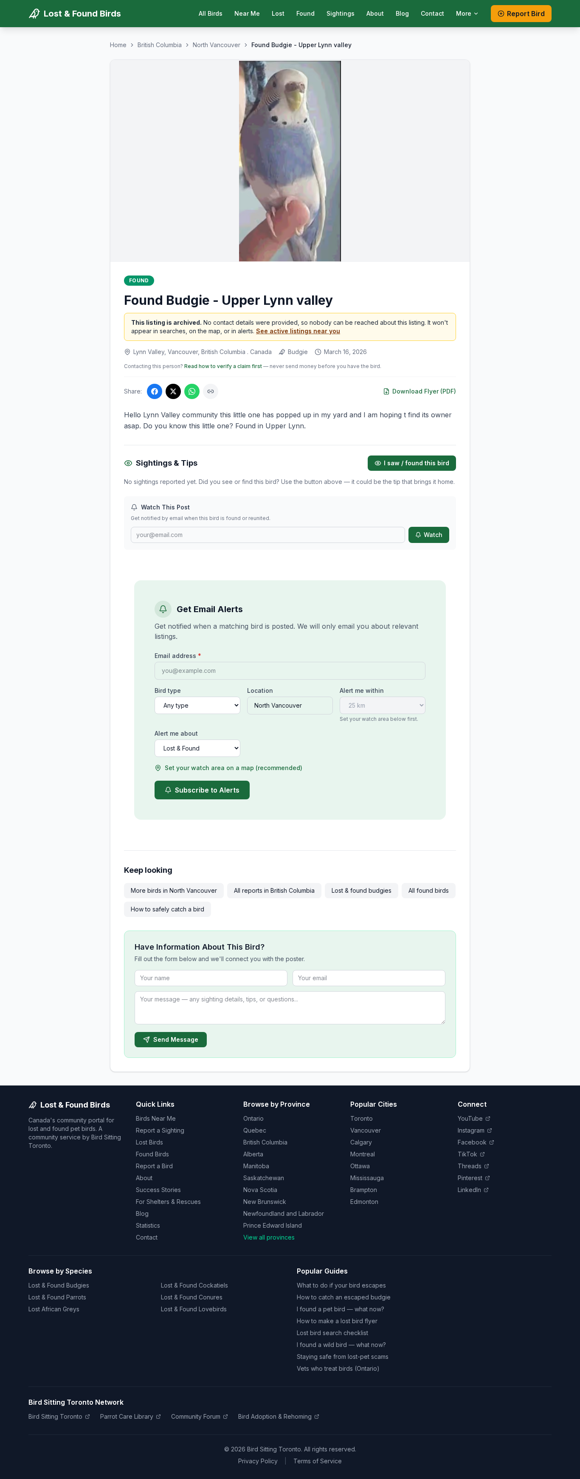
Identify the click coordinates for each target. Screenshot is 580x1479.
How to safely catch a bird (167, 909)
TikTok (467, 1154)
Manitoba (256, 1166)
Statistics (148, 1225)
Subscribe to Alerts (207, 790)
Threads (469, 1166)
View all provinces (269, 1237)
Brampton (363, 1189)
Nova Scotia (260, 1189)
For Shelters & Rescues (168, 1201)
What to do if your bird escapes (341, 1285)
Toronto (361, 1118)
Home (118, 44)
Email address (178, 655)
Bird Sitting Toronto (55, 1416)
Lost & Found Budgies (58, 1285)
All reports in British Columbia (274, 890)
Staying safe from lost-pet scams (343, 1356)
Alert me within (362, 690)
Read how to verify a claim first (223, 366)
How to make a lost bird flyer (337, 1320)
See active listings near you (298, 331)
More (463, 13)
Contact (432, 13)
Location (260, 690)
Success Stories (158, 1189)
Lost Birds (149, 1142)
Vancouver (365, 1130)
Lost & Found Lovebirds (194, 1309)
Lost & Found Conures (191, 1297)
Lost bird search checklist (332, 1332)
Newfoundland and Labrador (283, 1213)
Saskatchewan (263, 1177)
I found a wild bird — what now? (341, 1344)
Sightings (341, 13)
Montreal (362, 1154)
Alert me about (176, 733)
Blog (402, 13)
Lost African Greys (53, 1309)
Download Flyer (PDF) (424, 391)
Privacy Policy (258, 1461)
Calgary (361, 1142)
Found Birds (152, 1154)
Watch (433, 534)
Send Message (175, 1039)
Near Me (247, 13)
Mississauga (367, 1177)
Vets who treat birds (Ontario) (338, 1368)
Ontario (253, 1118)
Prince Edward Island (272, 1225)
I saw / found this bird (416, 463)
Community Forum (195, 1416)
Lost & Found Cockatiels (194, 1285)
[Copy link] (210, 391)
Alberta (253, 1154)
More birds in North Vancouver (174, 890)
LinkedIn (469, 1189)
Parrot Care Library (126, 1416)
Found (305, 13)
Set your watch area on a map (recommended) (233, 767)
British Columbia (160, 44)
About (375, 13)
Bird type (168, 690)
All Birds (210, 13)
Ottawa (360, 1166)
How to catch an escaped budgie (344, 1297)
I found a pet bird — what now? (340, 1309)
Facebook (472, 1142)
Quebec (254, 1130)
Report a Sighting (160, 1130)
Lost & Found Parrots (57, 1297)
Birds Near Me (156, 1118)
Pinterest (470, 1177)
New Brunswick (264, 1201)
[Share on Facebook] (154, 391)
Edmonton (364, 1201)
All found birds (428, 890)
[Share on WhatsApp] (192, 391)
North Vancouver (216, 44)
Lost (278, 13)
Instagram (471, 1130)
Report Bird (526, 13)
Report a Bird (154, 1166)
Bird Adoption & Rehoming (275, 1416)
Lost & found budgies (361, 890)
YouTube (470, 1118)
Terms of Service (317, 1461)
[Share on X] (173, 391)
